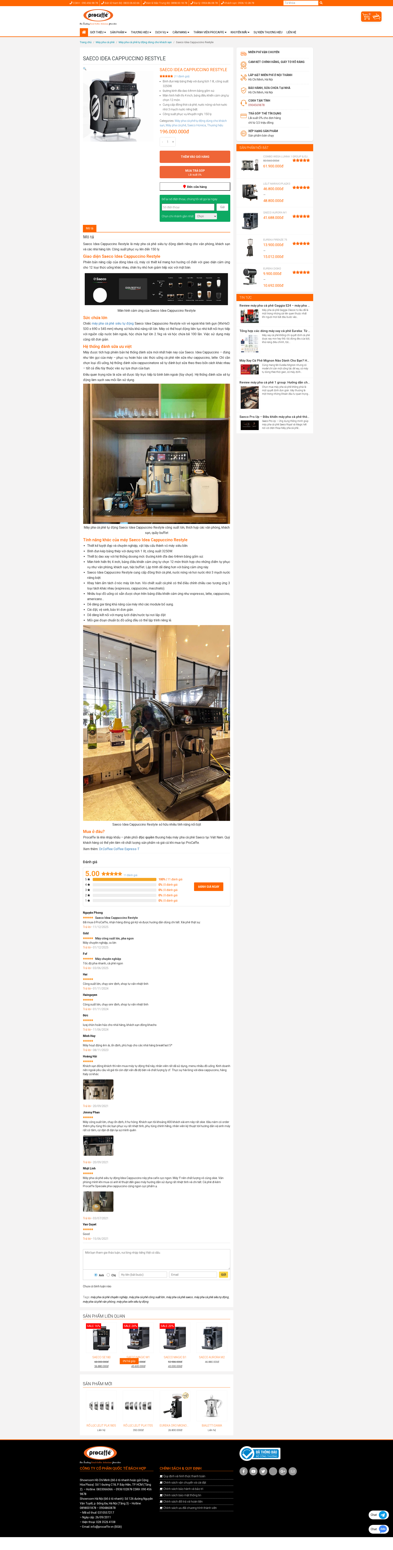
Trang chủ (85, 42)
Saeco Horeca (196, 125)
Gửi (223, 1274)
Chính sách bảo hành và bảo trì (183, 1489)
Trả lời (87, 927)
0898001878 (88, 1508)
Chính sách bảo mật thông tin (182, 1495)
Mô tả (89, 228)
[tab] (89, 228)
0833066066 (104, 1489)
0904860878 (107, 1508)
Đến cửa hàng (196, 187)
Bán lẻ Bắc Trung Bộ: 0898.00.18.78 (166, 2)
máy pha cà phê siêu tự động (113, 323)
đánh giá (130, 875)
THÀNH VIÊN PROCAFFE (209, 32)
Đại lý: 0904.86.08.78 (205, 2)
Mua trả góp (195, 172)
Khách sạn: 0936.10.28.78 (239, 2)
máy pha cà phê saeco (179, 1297)
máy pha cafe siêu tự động (133, 1301)
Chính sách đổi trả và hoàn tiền (183, 1501)
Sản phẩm (117, 32)
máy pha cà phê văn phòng (99, 1301)
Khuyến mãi (239, 32)
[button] (84, 68)
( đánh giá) (182, 76)
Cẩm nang (180, 32)
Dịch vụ (161, 32)
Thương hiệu (140, 32)
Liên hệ (291, 32)
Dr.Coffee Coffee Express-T (119, 849)
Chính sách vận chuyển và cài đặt (184, 1482)
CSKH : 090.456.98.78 (85, 2)
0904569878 (256, 105)
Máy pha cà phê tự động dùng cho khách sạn (145, 42)
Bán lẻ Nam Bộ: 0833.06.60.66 (121, 2)
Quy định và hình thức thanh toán (184, 1476)
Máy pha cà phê (105, 42)
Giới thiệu (97, 32)
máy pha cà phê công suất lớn (147, 1297)
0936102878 (124, 1489)
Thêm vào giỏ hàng (195, 156)
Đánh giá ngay (208, 886)
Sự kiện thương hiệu (268, 32)
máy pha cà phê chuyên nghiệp (109, 1297)
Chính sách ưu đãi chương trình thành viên (190, 1508)
